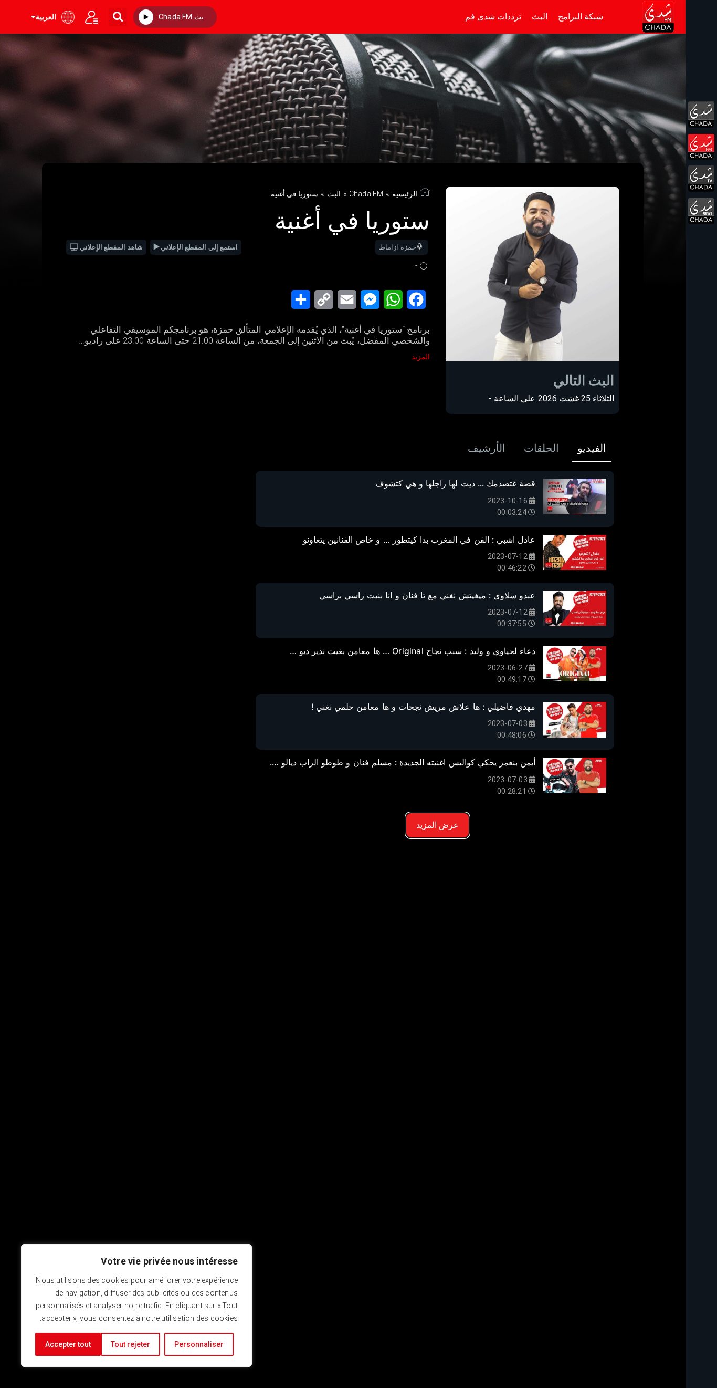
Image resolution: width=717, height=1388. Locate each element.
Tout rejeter (130, 1344)
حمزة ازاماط (397, 247)
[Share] (302, 303)
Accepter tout (68, 1344)
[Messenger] (372, 303)
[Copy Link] (326, 303)
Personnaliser (199, 1344)
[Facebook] (418, 303)
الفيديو (591, 448)
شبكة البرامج (580, 17)
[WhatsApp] (395, 303)
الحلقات (541, 448)
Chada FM (366, 194)
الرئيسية (404, 194)
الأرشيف (486, 448)
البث (539, 17)
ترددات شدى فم (493, 17)
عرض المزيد (437, 825)
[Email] (349, 303)
